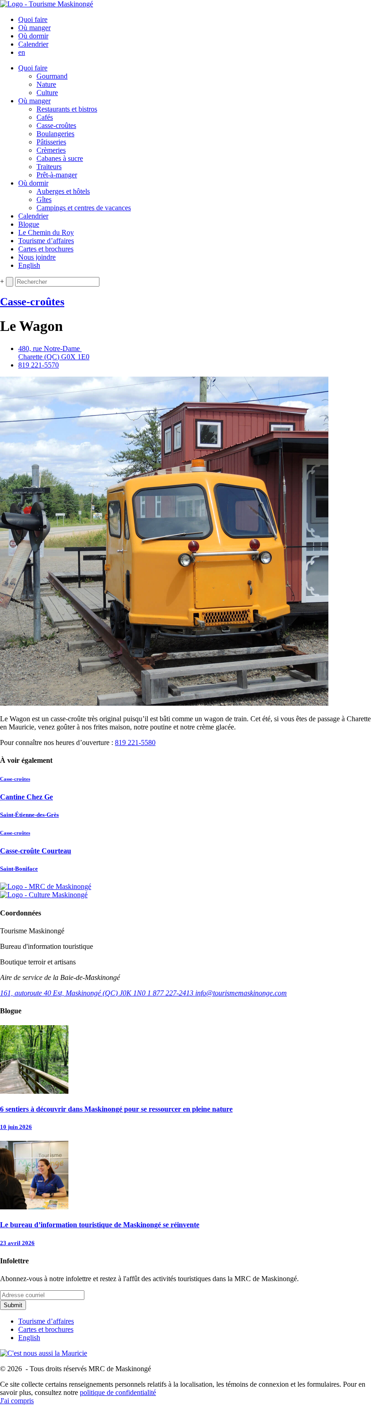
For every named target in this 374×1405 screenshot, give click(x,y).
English (29, 265)
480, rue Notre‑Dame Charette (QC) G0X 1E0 (53, 353)
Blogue (28, 224)
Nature (46, 84)
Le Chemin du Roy (46, 232)
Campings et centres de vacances (83, 208)
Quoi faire (32, 19)
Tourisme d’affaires (46, 241)
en (21, 52)
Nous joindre (37, 257)
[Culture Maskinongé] (44, 895)
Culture (47, 92)
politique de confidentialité (118, 1392)
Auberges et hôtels (63, 191)
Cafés (44, 117)
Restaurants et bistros (66, 109)
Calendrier (33, 44)
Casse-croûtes (56, 125)
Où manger (34, 28)
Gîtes (44, 199)
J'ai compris (17, 1401)
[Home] (46, 4)
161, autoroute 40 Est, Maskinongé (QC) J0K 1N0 (73, 993)
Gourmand (52, 76)
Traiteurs (49, 166)
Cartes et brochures (45, 249)
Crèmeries (51, 150)
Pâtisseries (51, 142)
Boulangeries (55, 134)
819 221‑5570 (38, 365)
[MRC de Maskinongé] (45, 886)
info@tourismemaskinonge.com (241, 993)
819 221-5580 (135, 742)
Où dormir (33, 36)
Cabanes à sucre (59, 158)
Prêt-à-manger (56, 175)
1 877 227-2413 (171, 993)
